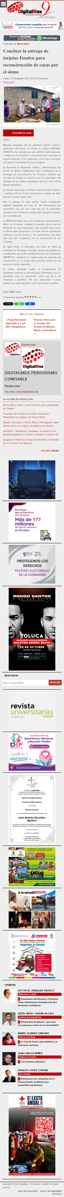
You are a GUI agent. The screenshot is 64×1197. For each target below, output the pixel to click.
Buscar (55, 682)
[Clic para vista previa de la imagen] (32, 104)
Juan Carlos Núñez (30, 1053)
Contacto (57, 1194)
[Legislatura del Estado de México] (32, 479)
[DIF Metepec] (32, 751)
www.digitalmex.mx (27, 391)
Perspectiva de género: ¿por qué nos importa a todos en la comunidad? (38, 1023)
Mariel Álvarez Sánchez (33, 1033)
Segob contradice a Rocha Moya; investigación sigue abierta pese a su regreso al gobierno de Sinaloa (31, 424)
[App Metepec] (32, 25)
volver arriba (50, 450)
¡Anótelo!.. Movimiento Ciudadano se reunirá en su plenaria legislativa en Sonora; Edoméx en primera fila (30, 433)
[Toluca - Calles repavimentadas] (32, 908)
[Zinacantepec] (32, 866)
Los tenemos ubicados (32, 1061)
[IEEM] (32, 521)
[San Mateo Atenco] (32, 954)
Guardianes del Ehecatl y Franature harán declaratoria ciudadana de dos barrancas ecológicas (38, 1002)
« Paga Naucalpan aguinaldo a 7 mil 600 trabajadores (16, 323)
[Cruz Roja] (32, 1135)
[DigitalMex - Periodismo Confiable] (32, 10)
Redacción (8, 82)
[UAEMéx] (32, 710)
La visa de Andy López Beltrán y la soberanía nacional (37, 1043)
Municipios (23, 44)
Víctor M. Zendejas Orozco (36, 990)
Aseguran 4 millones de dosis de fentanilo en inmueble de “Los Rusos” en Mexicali (31, 441)
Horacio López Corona (33, 1070)
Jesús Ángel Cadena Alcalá (36, 1013)
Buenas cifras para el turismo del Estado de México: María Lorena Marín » (45, 326)
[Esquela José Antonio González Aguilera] (32, 808)
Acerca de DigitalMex (51, 1191)
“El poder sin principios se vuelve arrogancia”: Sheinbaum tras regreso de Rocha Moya (26, 415)
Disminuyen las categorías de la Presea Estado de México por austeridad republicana (36, 1081)
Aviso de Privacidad (27, 1191)
